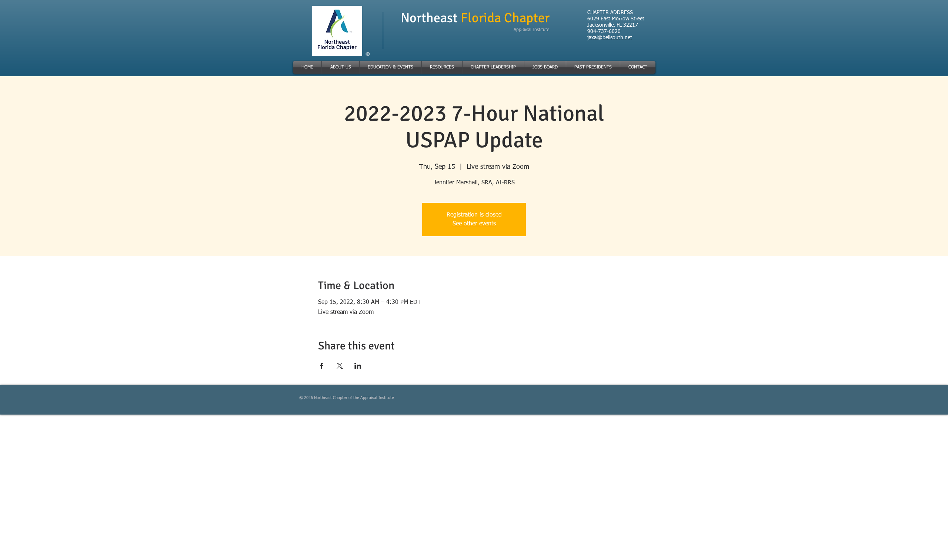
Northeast (431, 18)
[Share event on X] (339, 366)
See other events (474, 224)
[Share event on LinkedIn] (357, 366)
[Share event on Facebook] (321, 366)
